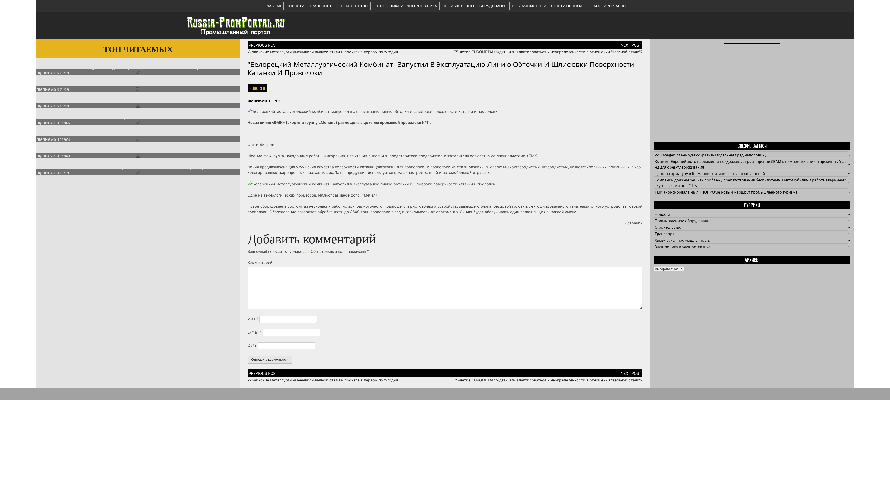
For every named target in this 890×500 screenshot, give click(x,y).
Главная (273, 6)
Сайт (252, 345)
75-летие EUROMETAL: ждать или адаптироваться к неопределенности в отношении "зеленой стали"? (548, 52)
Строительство (352, 6)
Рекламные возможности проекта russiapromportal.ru (569, 6)
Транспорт (320, 6)
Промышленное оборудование (474, 6)
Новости (295, 6)
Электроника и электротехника (405, 6)
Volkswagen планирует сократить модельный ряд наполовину (710, 155)
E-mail (255, 332)
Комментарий (260, 262)
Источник (633, 223)
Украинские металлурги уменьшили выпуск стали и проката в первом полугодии (323, 52)
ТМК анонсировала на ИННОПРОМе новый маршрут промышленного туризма (726, 192)
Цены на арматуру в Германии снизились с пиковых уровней (710, 173)
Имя (253, 319)
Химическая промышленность (682, 240)
